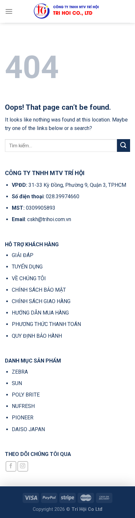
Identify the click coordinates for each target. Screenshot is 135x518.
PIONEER (22, 417)
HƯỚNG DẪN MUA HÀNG (40, 313)
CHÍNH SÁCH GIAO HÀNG (41, 301)
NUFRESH (23, 406)
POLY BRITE (26, 395)
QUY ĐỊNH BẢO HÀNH (37, 336)
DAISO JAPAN (28, 429)
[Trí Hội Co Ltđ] (67, 11)
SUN (17, 383)
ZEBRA (20, 372)
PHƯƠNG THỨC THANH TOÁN (46, 324)
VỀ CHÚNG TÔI (29, 278)
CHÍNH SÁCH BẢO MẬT (39, 290)
